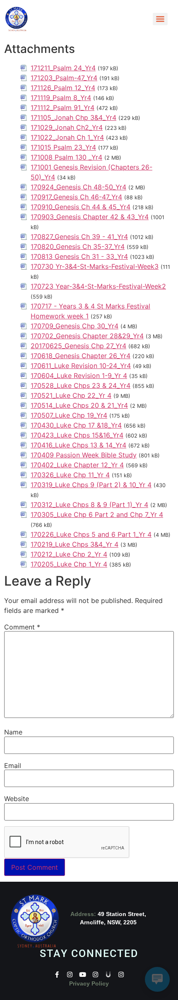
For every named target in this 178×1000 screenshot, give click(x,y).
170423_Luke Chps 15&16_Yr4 (77, 435)
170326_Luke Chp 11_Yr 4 (70, 475)
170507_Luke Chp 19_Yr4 (69, 415)
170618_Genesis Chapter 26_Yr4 (80, 356)
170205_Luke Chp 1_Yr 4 (69, 564)
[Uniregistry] (108, 974)
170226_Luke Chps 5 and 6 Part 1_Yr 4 (91, 534)
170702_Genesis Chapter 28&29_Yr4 (87, 336)
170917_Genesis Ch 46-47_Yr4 (76, 197)
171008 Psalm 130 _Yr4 (66, 157)
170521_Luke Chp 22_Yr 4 (71, 395)
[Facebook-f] (57, 974)
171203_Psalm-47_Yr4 (64, 78)
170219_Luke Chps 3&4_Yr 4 (74, 544)
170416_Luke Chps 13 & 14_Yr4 (78, 445)
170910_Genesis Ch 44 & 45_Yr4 (80, 207)
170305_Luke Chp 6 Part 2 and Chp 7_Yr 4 (97, 514)
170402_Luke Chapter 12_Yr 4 (77, 465)
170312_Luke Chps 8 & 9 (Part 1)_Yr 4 (89, 504)
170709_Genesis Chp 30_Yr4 (74, 326)
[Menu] (160, 19)
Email (12, 765)
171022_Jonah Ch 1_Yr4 (67, 137)
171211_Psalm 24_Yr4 (63, 68)
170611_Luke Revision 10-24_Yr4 (81, 365)
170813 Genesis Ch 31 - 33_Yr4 (79, 256)
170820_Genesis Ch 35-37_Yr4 (78, 246)
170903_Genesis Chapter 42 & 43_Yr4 (90, 217)
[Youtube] (82, 974)
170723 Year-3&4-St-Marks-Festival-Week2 (98, 286)
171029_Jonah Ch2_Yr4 (67, 127)
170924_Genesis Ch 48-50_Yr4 (78, 187)
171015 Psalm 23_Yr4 (63, 147)
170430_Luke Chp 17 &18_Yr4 (76, 425)
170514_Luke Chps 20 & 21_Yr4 (79, 405)
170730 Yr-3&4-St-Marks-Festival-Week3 (95, 266)
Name (13, 732)
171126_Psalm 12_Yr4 (63, 88)
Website (16, 798)
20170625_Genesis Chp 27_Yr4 (78, 346)
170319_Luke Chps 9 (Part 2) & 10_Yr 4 (91, 485)
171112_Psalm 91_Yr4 (62, 107)
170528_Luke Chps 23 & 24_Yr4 (80, 385)
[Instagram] (70, 974)
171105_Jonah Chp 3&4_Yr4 (73, 117)
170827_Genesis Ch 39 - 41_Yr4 (79, 236)
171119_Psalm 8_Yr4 (61, 97)
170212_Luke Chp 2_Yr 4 (69, 554)
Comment (22, 627)
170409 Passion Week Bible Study (84, 455)
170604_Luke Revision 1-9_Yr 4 (79, 375)
